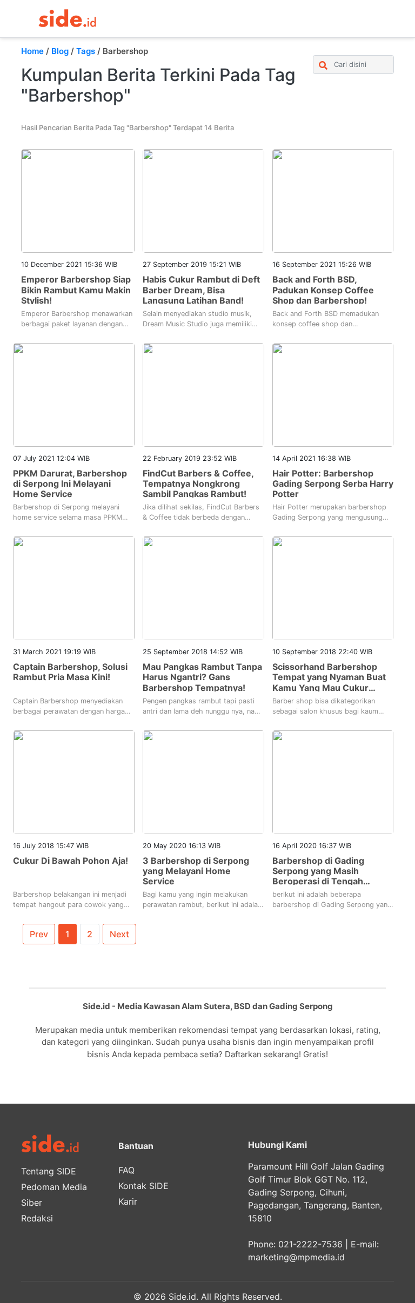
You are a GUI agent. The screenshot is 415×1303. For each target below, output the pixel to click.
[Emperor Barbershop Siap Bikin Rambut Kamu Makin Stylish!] (78, 200)
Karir (127, 1201)
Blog (60, 51)
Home (32, 51)
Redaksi (37, 1218)
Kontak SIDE (143, 1185)
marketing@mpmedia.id (296, 1257)
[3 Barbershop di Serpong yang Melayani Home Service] (203, 781)
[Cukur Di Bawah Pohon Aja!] (74, 781)
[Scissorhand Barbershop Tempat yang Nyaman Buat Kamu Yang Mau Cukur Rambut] (333, 587)
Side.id (182, 1296)
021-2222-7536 (310, 1244)
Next (119, 934)
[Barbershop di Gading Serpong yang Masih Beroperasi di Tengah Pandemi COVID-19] (333, 781)
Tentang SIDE (48, 1171)
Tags (85, 51)
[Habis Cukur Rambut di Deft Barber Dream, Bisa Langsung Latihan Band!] (203, 200)
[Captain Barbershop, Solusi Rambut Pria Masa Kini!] (74, 587)
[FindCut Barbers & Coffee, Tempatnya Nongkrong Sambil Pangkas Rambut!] (203, 393)
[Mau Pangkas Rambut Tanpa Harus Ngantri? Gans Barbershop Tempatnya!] (203, 587)
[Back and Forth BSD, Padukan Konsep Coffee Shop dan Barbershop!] (333, 200)
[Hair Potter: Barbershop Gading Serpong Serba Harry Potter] (333, 393)
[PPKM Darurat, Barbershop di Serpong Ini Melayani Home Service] (74, 393)
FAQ (126, 1170)
